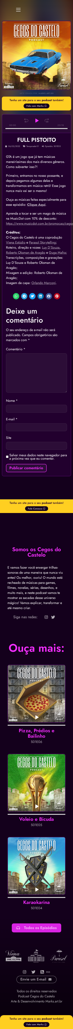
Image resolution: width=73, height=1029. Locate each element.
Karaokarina (36, 902)
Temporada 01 (32, 146)
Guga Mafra (57, 252)
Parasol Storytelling (42, 242)
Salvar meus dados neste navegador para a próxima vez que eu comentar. (38, 456)
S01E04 (36, 908)
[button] (16, 296)
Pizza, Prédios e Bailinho (36, 733)
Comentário (15, 349)
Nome (12, 400)
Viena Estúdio (15, 242)
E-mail (12, 419)
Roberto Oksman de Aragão (25, 252)
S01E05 (36, 824)
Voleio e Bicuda (36, 819)
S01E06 (36, 741)
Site (8, 437)
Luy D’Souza (51, 247)
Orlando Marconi (43, 282)
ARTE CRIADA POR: (36, 93)
